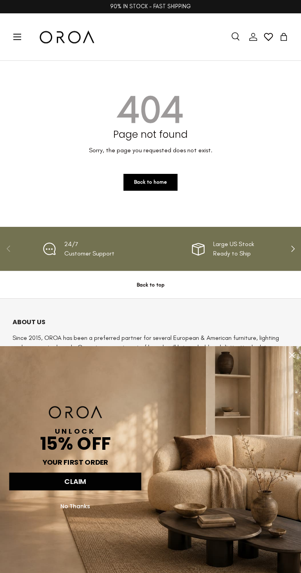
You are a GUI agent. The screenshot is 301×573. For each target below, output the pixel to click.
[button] (283, 37)
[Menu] (17, 37)
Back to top (151, 284)
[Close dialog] (292, 355)
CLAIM (75, 481)
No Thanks (75, 506)
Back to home (150, 182)
